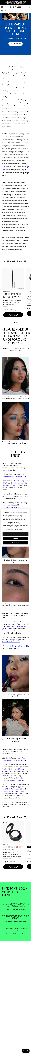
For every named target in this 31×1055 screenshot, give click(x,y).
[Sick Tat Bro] (12, 294)
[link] (15, 906)
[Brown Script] (17, 847)
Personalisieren (15, 534)
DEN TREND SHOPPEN (15, 43)
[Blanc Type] (14, 847)
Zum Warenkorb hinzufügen (13, 315)
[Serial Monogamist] (17, 294)
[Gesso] (30, 294)
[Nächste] (22, 293)
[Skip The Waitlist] (14, 294)
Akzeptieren (15, 542)
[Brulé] (20, 847)
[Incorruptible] (9, 294)
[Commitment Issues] (20, 294)
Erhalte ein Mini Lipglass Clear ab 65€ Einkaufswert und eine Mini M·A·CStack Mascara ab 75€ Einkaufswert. (15, 2)
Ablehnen (15, 538)
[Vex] (9, 847)
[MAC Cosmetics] (15, 7)
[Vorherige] (4, 293)
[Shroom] (12, 847)
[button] (25, 1051)
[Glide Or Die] (6, 294)
